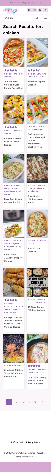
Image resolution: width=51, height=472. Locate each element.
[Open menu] (45, 18)
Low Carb (41, 74)
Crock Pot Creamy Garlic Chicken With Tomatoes (37, 380)
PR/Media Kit (17, 442)
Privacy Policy (33, 442)
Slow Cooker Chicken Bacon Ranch (35, 199)
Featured (8, 188)
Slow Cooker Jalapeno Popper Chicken (13, 257)
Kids (30, 126)
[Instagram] (34, 10)
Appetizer (9, 306)
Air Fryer (8, 304)
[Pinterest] (29, 10)
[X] (45, 10)
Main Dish (18, 74)
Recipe (8, 77)
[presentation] (13, 52)
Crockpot (42, 185)
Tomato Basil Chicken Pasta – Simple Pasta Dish (13, 84)
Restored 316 (30, 456)
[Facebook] (40, 10)
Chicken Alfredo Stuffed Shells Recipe (12, 141)
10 (34, 401)
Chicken (8, 74)
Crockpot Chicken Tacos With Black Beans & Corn (13, 373)
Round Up (40, 302)
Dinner (16, 185)
